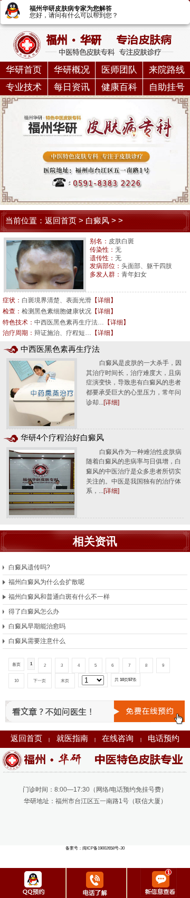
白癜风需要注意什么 (36, 641)
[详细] (111, 402)
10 (16, 680)
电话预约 (163, 738)
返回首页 (61, 220)
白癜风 (97, 220)
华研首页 (24, 70)
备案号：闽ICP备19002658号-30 (95, 848)
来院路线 (167, 70)
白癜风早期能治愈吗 (36, 626)
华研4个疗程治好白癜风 (62, 437)
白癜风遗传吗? (29, 567)
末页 (65, 680)
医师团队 (119, 70)
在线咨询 (118, 738)
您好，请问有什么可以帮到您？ (74, 15)
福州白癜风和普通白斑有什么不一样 (58, 596)
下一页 (39, 680)
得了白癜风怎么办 (33, 611)
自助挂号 (167, 87)
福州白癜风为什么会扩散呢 (46, 582)
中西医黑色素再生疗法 (60, 349)
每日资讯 (72, 87)
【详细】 (104, 300)
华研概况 (72, 70)
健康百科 (119, 87)
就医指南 (72, 738)
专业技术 (24, 87)
